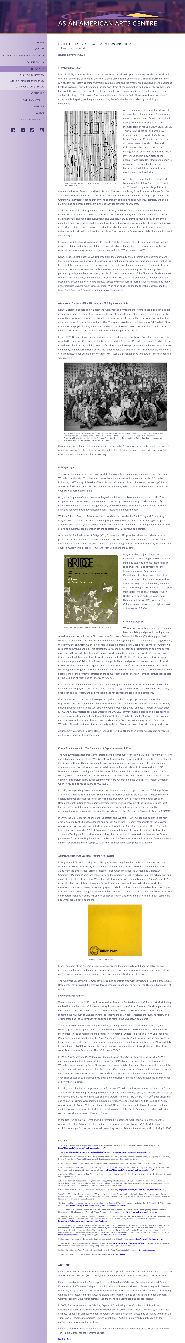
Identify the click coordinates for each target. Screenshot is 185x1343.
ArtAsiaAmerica (31, 120)
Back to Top (64, 1339)
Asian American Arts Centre (108, 23)
